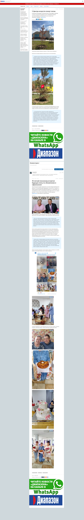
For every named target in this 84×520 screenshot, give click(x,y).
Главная (33, 178)
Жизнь (35, 178)
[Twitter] (37, 19)
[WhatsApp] (41, 19)
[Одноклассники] (40, 19)
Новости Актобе (45, 472)
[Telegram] (42, 19)
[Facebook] (36, 19)
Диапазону (35, 193)
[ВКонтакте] (38, 19)
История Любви (34, 472)
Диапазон (43, 17)
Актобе (38, 178)
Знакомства (40, 472)
